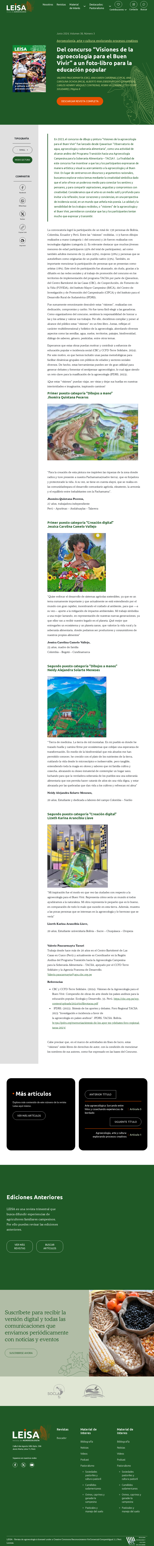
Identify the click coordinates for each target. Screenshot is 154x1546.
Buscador (62, 1438)
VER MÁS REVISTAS (19, 1246)
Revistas (61, 4)
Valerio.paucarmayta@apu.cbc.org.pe (69, 974)
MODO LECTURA (22, 160)
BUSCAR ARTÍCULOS (49, 1246)
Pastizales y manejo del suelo (94, 1509)
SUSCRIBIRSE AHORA (21, 1353)
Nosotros (48, 4)
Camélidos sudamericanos (93, 1487)
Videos (84, 1453)
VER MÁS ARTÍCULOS (29, 1115)
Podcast (84, 1459)
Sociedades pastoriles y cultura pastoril (93, 1475)
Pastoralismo (87, 1465)
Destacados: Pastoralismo (96, 6)
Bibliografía (86, 1441)
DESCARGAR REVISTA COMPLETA (80, 101)
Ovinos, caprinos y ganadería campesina (95, 1498)
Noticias (84, 1447)
